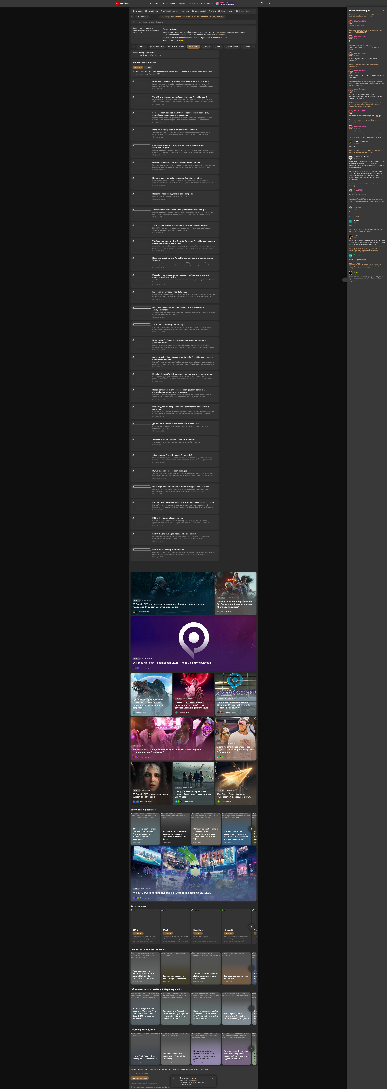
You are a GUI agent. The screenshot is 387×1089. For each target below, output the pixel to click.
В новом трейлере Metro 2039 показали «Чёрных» (364, 65)
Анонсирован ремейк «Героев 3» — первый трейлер (366, 185)
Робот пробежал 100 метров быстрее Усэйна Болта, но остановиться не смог (366, 121)
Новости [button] (153, 4)
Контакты (168, 1069)
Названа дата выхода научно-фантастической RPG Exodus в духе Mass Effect (365, 47)
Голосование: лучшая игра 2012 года (169, 292)
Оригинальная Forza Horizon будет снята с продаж (176, 162)
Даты (219, 47)
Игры (139, 22)
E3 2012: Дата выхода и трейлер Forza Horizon (174, 534)
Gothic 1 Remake (227, 11)
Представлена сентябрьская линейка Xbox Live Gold (177, 178)
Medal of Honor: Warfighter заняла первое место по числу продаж (183, 374)
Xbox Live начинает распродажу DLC (169, 324)
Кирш (356, 236)
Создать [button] (143, 17)
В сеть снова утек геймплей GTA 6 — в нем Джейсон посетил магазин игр (365, 16)
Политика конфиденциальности (184, 1069)
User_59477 (358, 190)
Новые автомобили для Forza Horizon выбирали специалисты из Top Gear (182, 259)
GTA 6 (213, 11)
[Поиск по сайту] (262, 3)
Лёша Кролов (359, 255)
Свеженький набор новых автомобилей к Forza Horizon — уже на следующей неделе (182, 358)
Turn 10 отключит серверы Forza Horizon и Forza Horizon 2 (179, 97)
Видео (207, 47)
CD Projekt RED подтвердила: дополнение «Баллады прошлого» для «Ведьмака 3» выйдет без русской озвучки (365, 105)
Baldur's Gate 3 (200, 11)
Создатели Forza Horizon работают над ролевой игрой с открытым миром (178, 146)
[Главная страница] (121, 3)
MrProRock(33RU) (360, 21)
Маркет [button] (200, 4)
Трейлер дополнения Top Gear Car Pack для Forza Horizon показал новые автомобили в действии (183, 242)
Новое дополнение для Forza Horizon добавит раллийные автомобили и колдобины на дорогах (179, 391)
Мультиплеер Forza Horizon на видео (169, 471)
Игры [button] (181, 4)
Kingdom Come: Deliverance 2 (250, 11)
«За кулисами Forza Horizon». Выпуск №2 (172, 455)
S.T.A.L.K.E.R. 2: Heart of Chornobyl (176, 11)
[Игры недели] (253, 11)
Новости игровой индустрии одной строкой (173, 194)
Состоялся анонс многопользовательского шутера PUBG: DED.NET (365, 31)
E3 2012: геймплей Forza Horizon (167, 518)
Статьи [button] (163, 4)
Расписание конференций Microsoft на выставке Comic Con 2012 (183, 502)
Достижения (233, 47)
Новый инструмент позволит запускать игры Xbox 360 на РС (181, 81)
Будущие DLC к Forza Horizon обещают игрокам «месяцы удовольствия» (179, 341)
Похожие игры (158, 47)
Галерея (142, 47)
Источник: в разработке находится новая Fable (174, 130)
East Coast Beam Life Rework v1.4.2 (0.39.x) (365, 137)
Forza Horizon (148, 22)
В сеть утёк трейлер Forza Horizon (168, 549)
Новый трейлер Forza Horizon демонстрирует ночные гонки (180, 486)
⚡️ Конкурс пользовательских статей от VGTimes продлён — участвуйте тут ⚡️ (192, 17)
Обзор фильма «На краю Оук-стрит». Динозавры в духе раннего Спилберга (364, 250)
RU (207, 1069)
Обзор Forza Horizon (191, 38)
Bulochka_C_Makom (361, 157)
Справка (133, 1069)
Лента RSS (199, 1069)
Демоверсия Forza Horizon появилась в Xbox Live (175, 424)
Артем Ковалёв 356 (361, 141)
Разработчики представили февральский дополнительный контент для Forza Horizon (180, 276)
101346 (356, 220)
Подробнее (220, 34)
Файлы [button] (190, 4)
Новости (159, 22)
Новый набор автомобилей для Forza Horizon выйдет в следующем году (178, 308)
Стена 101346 (354, 216)
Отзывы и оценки (177, 47)
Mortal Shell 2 (153, 11)
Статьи (248, 47)
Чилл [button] (209, 4)
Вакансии (160, 1069)
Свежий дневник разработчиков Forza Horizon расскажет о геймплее (180, 408)
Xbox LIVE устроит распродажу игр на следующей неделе (180, 225)
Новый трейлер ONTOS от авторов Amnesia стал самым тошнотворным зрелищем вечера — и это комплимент (366, 83)
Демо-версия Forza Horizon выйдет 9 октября (174, 439)
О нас (146, 1069)
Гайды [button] (172, 4)
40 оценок (224, 38)
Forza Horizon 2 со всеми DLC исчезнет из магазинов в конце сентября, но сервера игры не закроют (181, 114)
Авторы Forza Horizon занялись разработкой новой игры (179, 209)
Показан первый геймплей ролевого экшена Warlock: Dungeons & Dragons (366, 230)
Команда (153, 1069)
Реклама (140, 1069)
